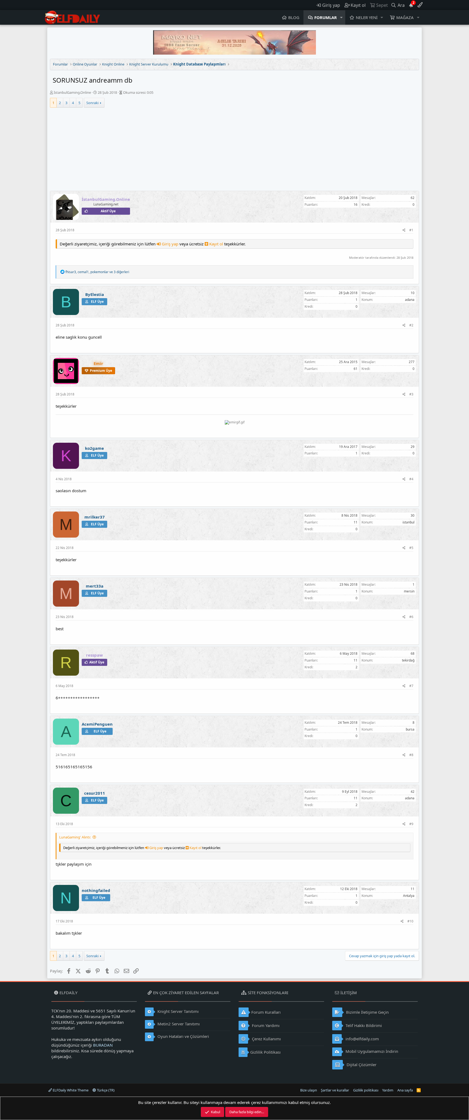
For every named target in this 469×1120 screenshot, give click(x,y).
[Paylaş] (404, 230)
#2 (411, 325)
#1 (411, 230)
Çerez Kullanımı (266, 1038)
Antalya (408, 895)
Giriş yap (170, 244)
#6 (411, 616)
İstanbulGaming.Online (72, 92)
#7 (411, 686)
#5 (411, 547)
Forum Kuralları (266, 1012)
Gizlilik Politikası (265, 1052)
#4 (411, 479)
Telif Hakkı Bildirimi (363, 1025)
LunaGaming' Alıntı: (75, 837)
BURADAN (103, 1045)
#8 (411, 755)
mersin (409, 591)
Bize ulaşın (308, 1090)
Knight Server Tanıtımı (177, 1011)
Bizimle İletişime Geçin (367, 1012)
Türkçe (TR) (105, 1090)
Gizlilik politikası (365, 1090)
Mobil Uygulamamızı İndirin (371, 1051)
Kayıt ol (216, 244)
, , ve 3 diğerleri (97, 272)
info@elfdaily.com (361, 1038)
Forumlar (325, 17)
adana (409, 299)
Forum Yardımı (265, 1025)
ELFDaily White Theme (70, 1090)
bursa (410, 729)
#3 (411, 394)
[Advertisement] (234, 150)
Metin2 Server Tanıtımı (178, 1024)
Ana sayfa (405, 1090)
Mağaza (405, 17)
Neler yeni (367, 17)
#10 (410, 921)
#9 (411, 824)
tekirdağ (408, 660)
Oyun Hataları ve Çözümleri (182, 1036)
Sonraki (92, 102)
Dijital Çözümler (361, 1064)
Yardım (387, 1090)
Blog (293, 17)
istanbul (408, 522)
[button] (341, 17)
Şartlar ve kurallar (335, 1090)
